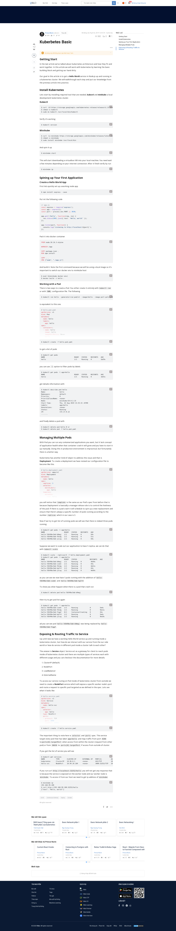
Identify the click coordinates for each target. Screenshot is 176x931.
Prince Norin (49, 33)
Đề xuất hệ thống (54, 899)
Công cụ (34, 903)
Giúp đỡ (109, 926)
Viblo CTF (86, 897)
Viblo (84, 889)
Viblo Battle (86, 912)
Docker (70, 797)
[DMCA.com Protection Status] (139, 926)
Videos (33, 896)
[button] (124, 3)
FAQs (115, 926)
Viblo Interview (87, 915)
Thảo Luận (64, 3)
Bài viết (33, 889)
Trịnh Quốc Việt (38, 828)
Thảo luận (34, 899)
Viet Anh (122, 828)
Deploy (63, 797)
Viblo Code (86, 894)
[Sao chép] (110, 107)
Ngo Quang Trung (67, 828)
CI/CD (42, 797)
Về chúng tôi (93, 926)
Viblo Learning (87, 905)
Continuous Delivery (52, 797)
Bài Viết (45, 3)
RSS (120, 926)
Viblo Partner (87, 908)
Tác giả (51, 896)
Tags (50, 892)
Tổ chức (51, 889)
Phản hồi (101, 926)
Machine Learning (55, 903)
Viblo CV (85, 901)
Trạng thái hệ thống (37, 906)
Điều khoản (127, 926)
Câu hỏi (33, 892)
